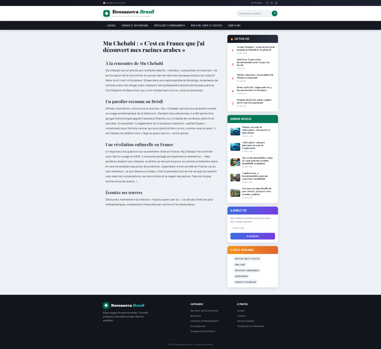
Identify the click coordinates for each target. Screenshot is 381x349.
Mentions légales (245, 321)
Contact (241, 315)
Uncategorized (241, 276)
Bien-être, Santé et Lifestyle (206, 25)
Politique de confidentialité (250, 326)
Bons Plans (234, 25)
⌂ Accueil (111, 25)
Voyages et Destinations (135, 25)
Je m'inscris (253, 236)
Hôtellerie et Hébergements (169, 25)
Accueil (240, 310)
